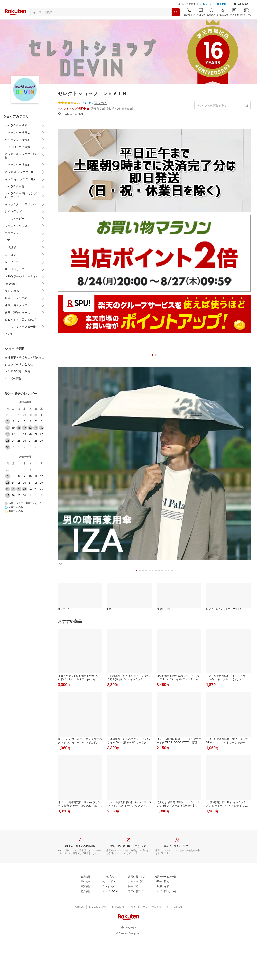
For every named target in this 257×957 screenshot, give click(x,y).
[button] (243, 4)
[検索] (176, 12)
